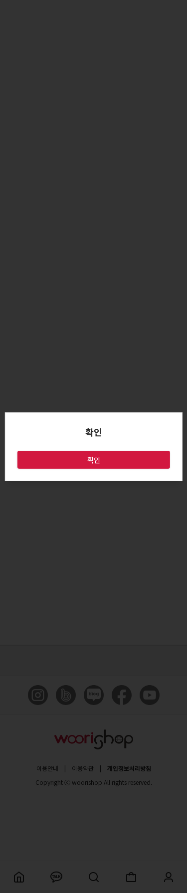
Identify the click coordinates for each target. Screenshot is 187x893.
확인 (93, 460)
